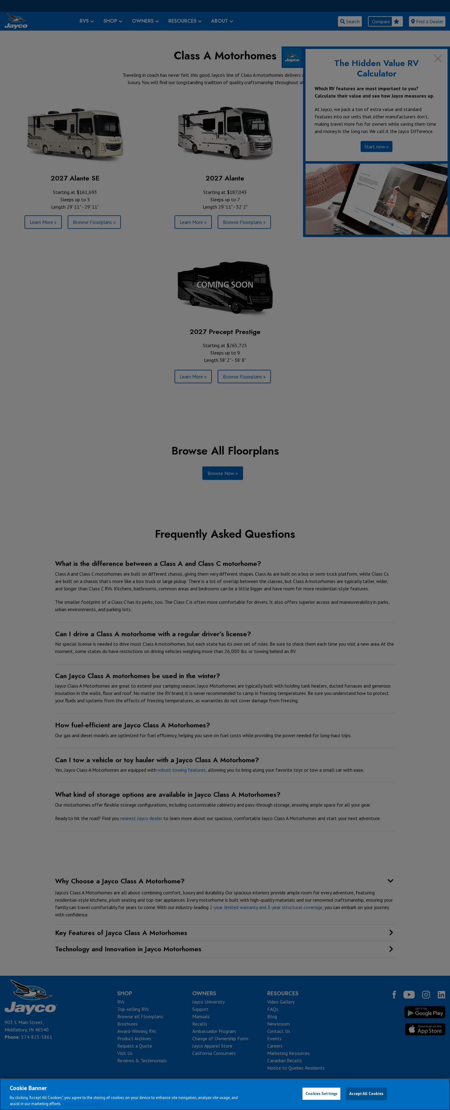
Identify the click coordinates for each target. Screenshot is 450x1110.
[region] (225, 1094)
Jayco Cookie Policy (81, 1103)
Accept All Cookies (366, 1093)
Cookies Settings (321, 1093)
